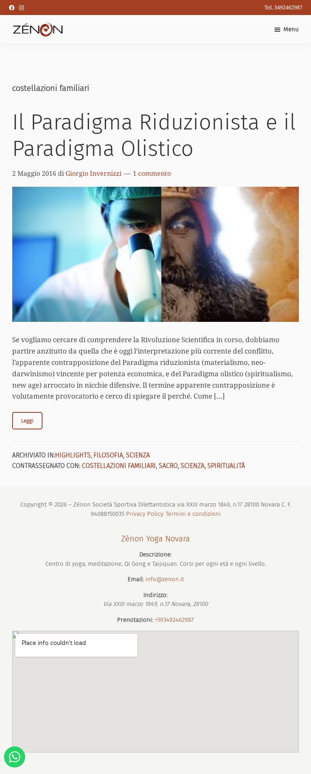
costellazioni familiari (119, 466)
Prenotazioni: (135, 619)
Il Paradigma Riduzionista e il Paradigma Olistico (154, 135)
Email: (136, 579)
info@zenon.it (164, 579)
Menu (291, 29)
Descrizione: (155, 554)
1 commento (152, 173)
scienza (138, 455)
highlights (73, 455)
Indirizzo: (155, 595)
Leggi (27, 421)
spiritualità (226, 466)
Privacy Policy (144, 513)
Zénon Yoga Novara (155, 538)
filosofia (108, 455)
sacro (168, 466)
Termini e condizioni (193, 513)
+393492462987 (174, 619)
